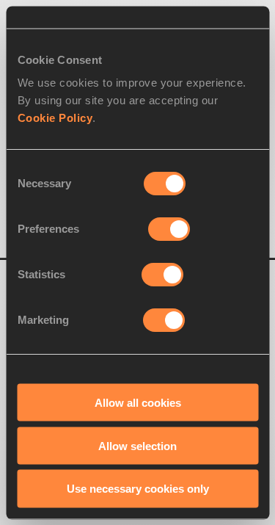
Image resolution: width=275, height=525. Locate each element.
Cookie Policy (54, 118)
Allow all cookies (138, 402)
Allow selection (137, 445)
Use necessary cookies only (138, 488)
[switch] (169, 229)
